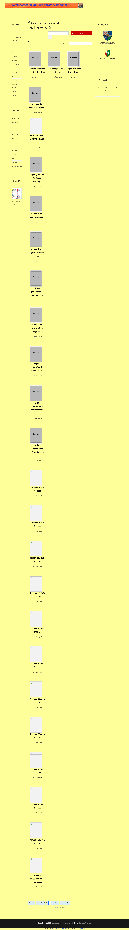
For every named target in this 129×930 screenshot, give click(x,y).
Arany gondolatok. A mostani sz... (37, 292)
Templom (15, 123)
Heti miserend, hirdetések (16, 39)
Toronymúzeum (17, 167)
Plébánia (14, 127)
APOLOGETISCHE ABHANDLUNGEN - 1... (37, 139)
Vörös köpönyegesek (16, 149)
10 (41, 903)
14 (52, 903)
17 (60, 903)
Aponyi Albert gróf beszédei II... (37, 253)
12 (46, 903)
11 (44, 903)
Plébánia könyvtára (15, 133)
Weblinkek (15, 57)
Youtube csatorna (14, 51)
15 (55, 903)
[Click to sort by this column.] (60, 41)
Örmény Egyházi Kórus (16, 156)
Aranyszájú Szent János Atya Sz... (37, 328)
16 (58, 903)
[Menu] (121, 5)
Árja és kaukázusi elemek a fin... (37, 367)
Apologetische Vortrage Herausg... (37, 178)
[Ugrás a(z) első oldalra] (30, 903)
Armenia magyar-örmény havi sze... (37, 879)
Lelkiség (14, 76)
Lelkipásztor (15, 143)
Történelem (15, 119)
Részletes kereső (81, 33)
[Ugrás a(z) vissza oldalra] (33, 903)
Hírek (13, 45)
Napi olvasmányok (16, 70)
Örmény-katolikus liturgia (14, 84)
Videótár (14, 162)
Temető (14, 139)
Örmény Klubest (14, 94)
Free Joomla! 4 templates (60, 923)
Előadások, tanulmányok (16, 63)
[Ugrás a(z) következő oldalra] (64, 903)
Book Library (57, 907)
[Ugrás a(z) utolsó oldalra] (68, 903)
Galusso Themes (85, 923)
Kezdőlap (14, 33)
